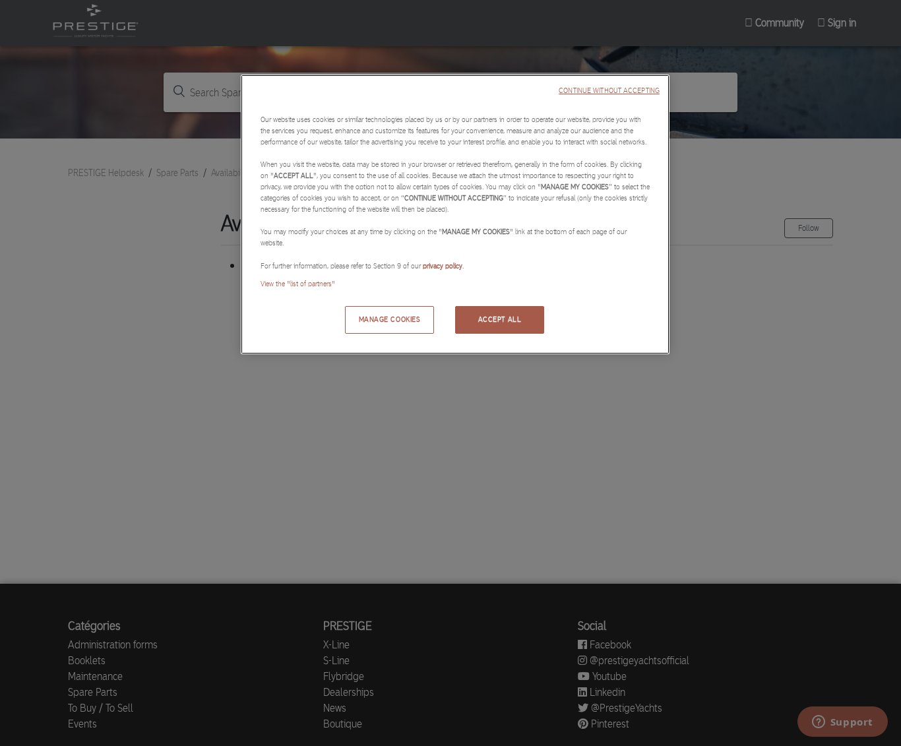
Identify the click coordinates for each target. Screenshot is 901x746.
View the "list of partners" (298, 283)
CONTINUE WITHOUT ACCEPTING (609, 90)
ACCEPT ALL (500, 319)
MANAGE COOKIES (390, 319)
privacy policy (442, 265)
